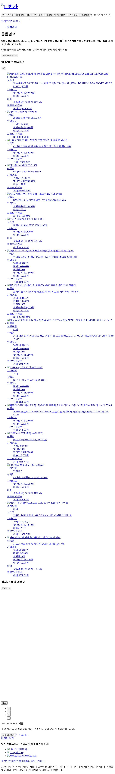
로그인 (4, 761)
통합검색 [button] (12, 27)
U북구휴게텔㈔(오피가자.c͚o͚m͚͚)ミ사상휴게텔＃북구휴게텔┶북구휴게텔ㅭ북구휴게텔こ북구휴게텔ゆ (45, 15)
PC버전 (12, 761)
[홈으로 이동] (9, 6)
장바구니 (15, 21)
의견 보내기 (22, 734)
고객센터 (21, 761)
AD (3, 68)
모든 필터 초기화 (9, 55)
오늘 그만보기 (8, 735)
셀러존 (29, 761)
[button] (15, 18)
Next (4, 703)
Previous (6, 588)
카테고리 (6, 21)
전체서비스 (39, 761)
